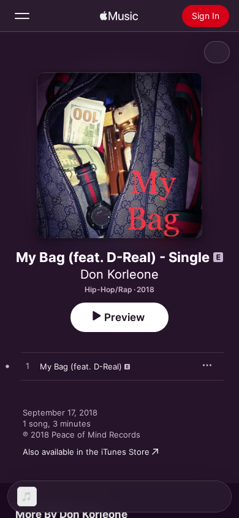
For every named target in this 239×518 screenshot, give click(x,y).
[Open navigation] (22, 15)
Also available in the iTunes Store (86, 452)
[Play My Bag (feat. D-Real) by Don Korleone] (27, 366)
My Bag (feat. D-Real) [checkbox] (81, 366)
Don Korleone (119, 274)
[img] (119, 15)
